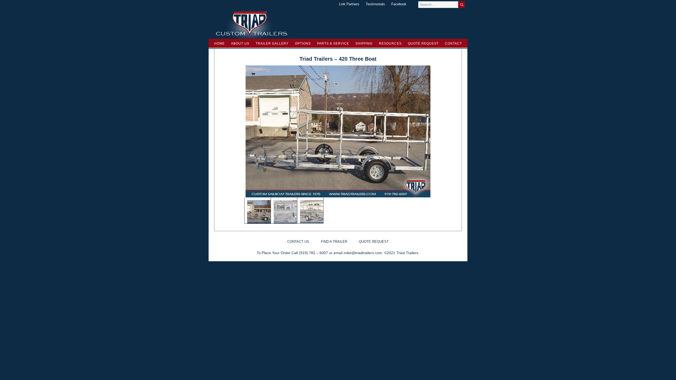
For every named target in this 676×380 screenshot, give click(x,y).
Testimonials (375, 4)
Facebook (398, 4)
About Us (240, 43)
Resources (390, 43)
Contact (453, 43)
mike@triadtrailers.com (363, 253)
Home (219, 43)
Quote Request (423, 43)
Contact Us (298, 242)
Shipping (364, 43)
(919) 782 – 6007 (313, 253)
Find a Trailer (334, 242)
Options (303, 43)
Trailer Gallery (272, 43)
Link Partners (349, 4)
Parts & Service (333, 43)
